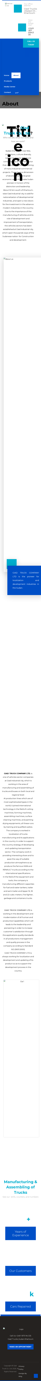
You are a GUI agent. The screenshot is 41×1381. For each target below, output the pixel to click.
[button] (27, 50)
